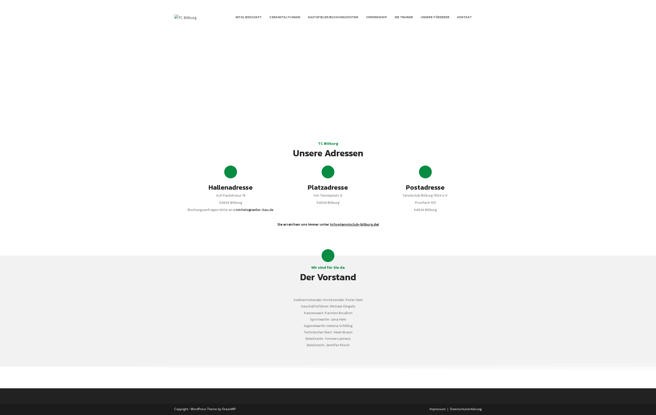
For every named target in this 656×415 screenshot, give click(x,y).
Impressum (437, 409)
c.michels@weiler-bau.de (253, 210)
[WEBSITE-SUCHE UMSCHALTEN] (481, 17)
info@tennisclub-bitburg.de (354, 224)
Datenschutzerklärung (466, 409)
